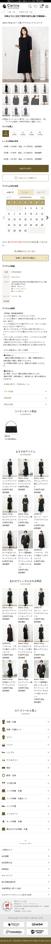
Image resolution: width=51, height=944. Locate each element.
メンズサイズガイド (20, 289)
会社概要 (5, 856)
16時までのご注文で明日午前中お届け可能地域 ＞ (25, 16)
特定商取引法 (7, 862)
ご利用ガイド (7, 850)
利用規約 (5, 869)
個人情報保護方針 (9, 882)
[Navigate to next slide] (45, 54)
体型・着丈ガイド (19, 286)
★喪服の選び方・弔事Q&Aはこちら (17, 384)
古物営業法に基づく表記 (11, 888)
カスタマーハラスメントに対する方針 (17, 895)
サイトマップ (7, 875)
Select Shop (15, 277)
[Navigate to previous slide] (5, 55)
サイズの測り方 (18, 291)
